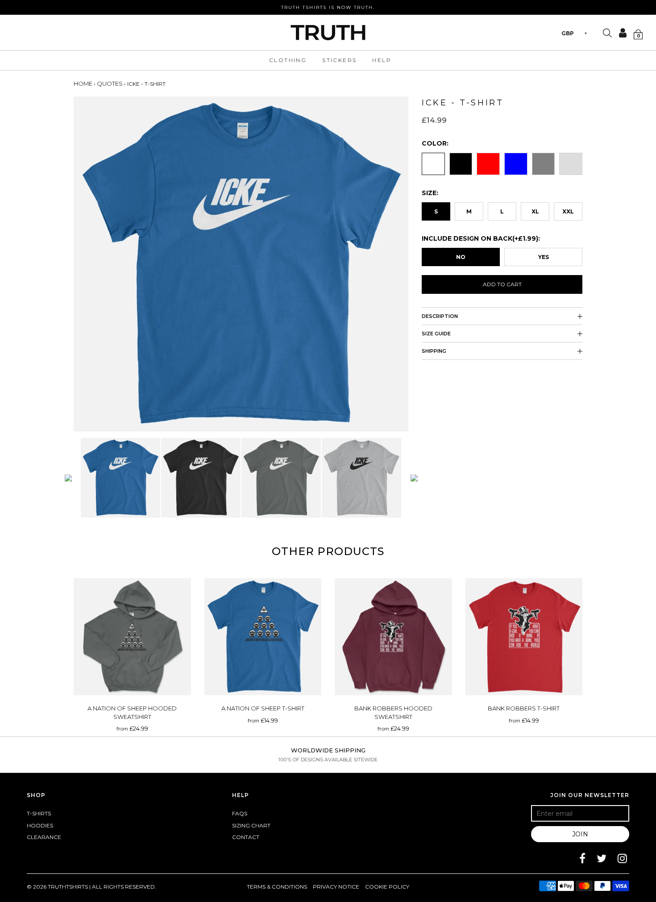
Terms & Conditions (277, 886)
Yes (543, 257)
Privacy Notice (336, 886)
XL (535, 211)
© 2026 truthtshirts (58, 886)
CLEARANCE (44, 837)
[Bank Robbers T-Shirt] (524, 637)
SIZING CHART (251, 825)
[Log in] (620, 32)
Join (580, 834)
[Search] (607, 34)
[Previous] (68, 478)
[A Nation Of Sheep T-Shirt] (263, 637)
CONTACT (245, 837)
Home (83, 83)
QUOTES (110, 83)
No (460, 257)
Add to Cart (502, 284)
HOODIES (40, 825)
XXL (568, 211)
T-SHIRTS (39, 813)
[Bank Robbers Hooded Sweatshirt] (393, 637)
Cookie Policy (387, 886)
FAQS (239, 813)
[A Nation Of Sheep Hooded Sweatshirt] (132, 637)
